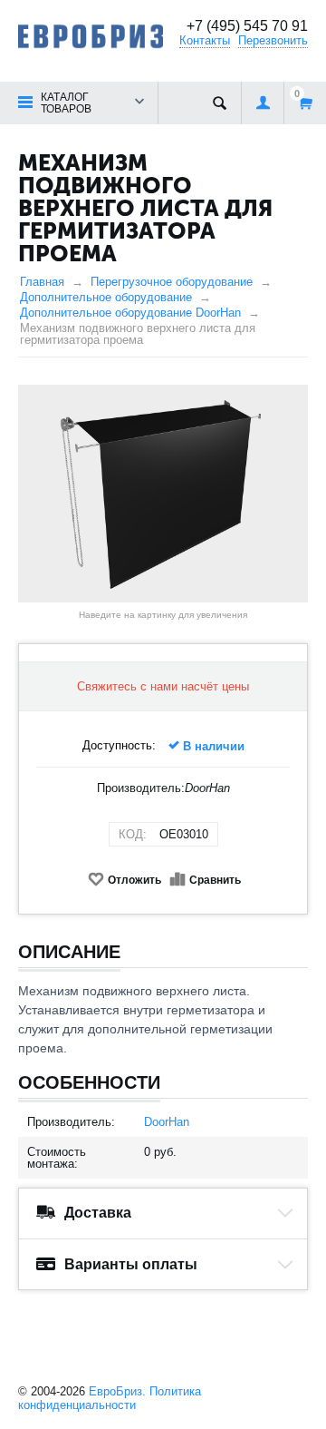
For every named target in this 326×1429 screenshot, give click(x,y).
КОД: (133, 834)
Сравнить (215, 880)
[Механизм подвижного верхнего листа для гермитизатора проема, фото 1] (163, 493)
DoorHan (166, 1122)
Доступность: (119, 745)
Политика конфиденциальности (109, 1398)
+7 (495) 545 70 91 (247, 26)
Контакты (204, 40)
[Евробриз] (90, 35)
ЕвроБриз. (117, 1391)
